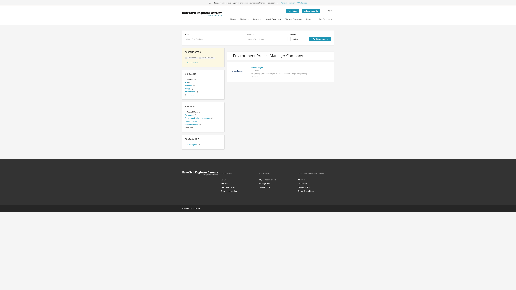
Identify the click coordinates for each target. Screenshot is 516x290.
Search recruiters (228, 187)
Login (329, 11)
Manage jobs (264, 183)
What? (187, 35)
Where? (250, 35)
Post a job (292, 11)
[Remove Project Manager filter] (186, 112)
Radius (293, 35)
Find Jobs (244, 19)
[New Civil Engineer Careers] (202, 14)
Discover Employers (293, 19)
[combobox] (214, 39)
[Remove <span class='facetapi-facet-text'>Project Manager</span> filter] (200, 58)
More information (287, 3)
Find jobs (224, 183)
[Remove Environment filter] (186, 79)
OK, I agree (302, 3)
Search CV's (264, 187)
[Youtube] (201, 181)
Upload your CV (311, 11)
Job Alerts (257, 19)
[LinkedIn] (193, 181)
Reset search (192, 63)
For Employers (325, 19)
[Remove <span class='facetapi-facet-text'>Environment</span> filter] (186, 58)
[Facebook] (184, 181)
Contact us (302, 183)
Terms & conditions (306, 191)
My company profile (267, 180)
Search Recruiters (273, 19)
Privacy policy (304, 187)
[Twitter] (188, 181)
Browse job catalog (229, 191)
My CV (233, 19)
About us (302, 180)
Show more (189, 95)
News (308, 19)
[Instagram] (197, 181)
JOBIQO (196, 208)
